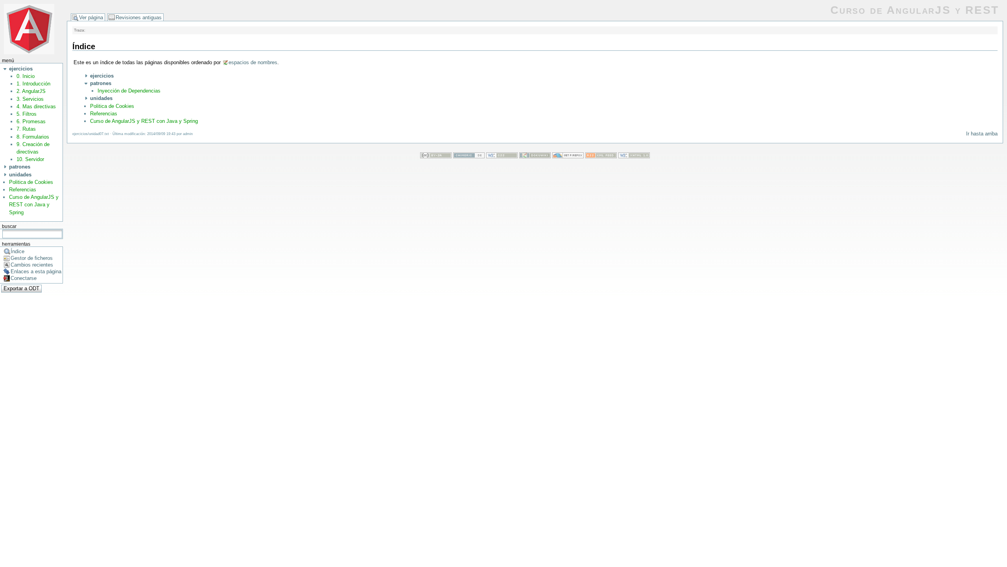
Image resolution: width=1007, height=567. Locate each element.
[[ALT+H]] (29, 29)
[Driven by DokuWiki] (535, 156)
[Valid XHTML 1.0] (634, 156)
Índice (17, 251)
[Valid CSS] (502, 156)
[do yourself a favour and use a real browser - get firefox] (568, 156)
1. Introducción (33, 84)
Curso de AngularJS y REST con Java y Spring (34, 204)
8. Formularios (33, 137)
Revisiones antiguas (139, 17)
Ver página (91, 17)
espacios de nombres (253, 62)
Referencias (22, 190)
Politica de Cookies (31, 182)
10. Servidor (30, 159)
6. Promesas (31, 121)
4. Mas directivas (36, 106)
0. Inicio (26, 76)
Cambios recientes (32, 265)
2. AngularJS (31, 91)
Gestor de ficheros (32, 258)
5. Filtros (27, 114)
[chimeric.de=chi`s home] (469, 156)
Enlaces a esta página (36, 271)
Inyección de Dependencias (129, 91)
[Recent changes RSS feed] (601, 156)
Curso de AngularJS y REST (914, 10)
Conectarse (24, 278)
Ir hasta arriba (982, 134)
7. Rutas (26, 129)
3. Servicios (30, 99)
